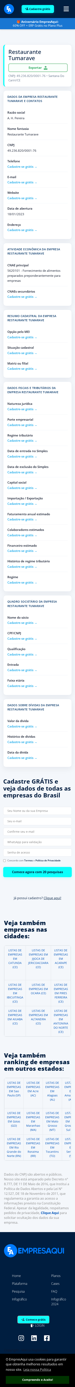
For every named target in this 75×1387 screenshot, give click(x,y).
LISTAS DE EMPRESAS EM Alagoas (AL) (52, 1091)
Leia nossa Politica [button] (37, 1369)
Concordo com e (34, 860)
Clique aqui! (52, 898)
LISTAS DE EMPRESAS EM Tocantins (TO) (52, 1147)
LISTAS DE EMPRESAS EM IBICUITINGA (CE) (15, 993)
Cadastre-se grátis (20, 167)
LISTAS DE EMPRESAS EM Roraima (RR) (33, 1147)
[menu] (66, 9)
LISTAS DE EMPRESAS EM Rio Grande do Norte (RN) (14, 1147)
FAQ (54, 1291)
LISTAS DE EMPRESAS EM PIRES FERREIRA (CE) (61, 993)
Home (16, 1276)
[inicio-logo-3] (9, 8)
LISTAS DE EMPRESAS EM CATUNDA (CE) (15, 958)
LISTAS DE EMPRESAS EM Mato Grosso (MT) (52, 1121)
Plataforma (19, 1283)
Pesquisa (18, 1291)
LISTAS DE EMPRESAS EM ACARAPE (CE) (61, 958)
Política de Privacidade (48, 860)
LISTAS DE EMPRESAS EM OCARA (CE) (38, 989)
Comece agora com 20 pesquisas (37, 872)
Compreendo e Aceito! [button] (37, 1380)
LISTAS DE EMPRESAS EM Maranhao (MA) (33, 1121)
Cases (55, 1283)
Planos (55, 1276)
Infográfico (19, 1299)
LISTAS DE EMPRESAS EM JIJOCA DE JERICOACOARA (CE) (38, 958)
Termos (28, 860)
